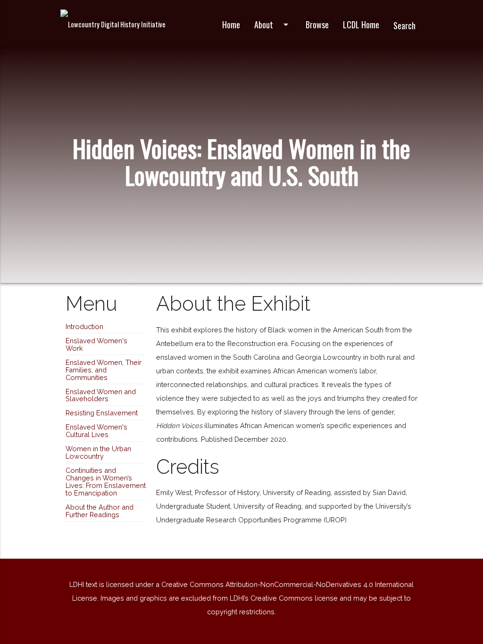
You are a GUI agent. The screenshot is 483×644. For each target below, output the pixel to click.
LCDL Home (361, 24)
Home (231, 24)
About (272, 24)
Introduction (84, 326)
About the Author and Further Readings (99, 511)
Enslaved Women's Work (96, 344)
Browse (317, 24)
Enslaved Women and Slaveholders (101, 395)
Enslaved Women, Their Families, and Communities (104, 369)
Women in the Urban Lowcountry (98, 452)
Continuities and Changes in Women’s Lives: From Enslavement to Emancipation (106, 481)
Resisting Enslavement (102, 413)
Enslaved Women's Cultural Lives (96, 430)
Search (404, 25)
